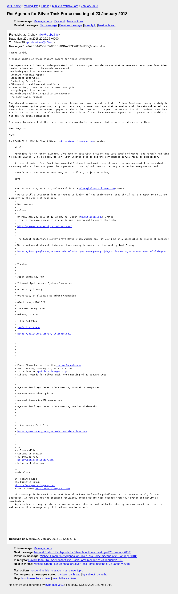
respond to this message (46, 570)
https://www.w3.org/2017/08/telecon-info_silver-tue (52, 431)
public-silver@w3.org (65, 6)
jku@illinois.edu (91, 217)
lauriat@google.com (68, 365)
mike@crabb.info (48, 34)
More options (75, 21)
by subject (88, 574)
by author (102, 574)
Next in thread (106, 25)
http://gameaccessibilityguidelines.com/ (44, 226)
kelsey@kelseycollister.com (97, 188)
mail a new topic (73, 570)
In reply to (90, 25)
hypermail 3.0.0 (54, 584)
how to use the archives (35, 578)
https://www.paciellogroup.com (35, 485)
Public (45, 6)
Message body (43, 21)
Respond (59, 21)
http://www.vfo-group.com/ (52, 488)
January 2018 (89, 6)
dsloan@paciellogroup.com (77, 141)
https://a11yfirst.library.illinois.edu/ (44, 333)
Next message (48, 25)
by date (62, 574)
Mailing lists (31, 6)
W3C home (14, 6)
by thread (74, 574)
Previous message (70, 25)
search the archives (64, 578)
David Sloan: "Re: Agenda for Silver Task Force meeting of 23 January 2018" (75, 560)
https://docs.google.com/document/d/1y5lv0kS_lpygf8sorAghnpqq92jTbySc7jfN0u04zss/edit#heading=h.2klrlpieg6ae (91, 251)
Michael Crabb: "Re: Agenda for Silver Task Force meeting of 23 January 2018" (82, 552)
